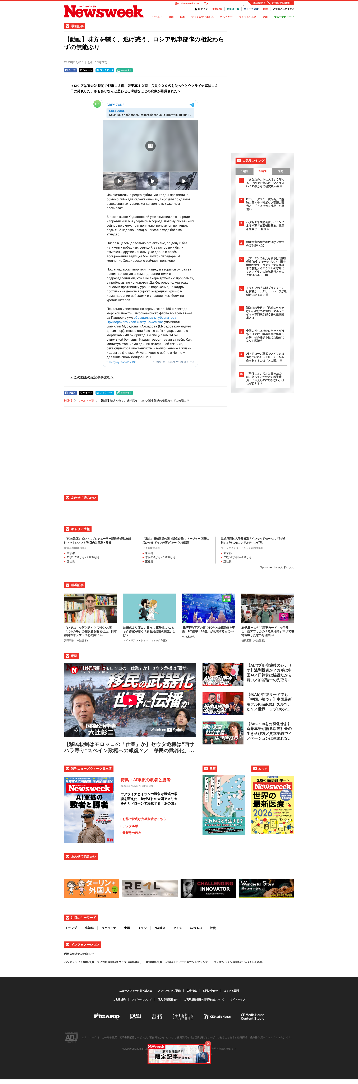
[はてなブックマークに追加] (105, 70)
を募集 (258, 962)
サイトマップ (237, 999)
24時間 (262, 171)
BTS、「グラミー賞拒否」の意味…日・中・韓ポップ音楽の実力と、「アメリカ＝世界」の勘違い (265, 204)
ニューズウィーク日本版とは (135, 990)
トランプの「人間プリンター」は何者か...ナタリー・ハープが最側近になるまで (266, 291)
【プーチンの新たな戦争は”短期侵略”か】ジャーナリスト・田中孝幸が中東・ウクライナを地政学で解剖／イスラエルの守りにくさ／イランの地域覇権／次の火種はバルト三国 (266, 267)
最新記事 (217, 9)
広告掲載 (192, 990)
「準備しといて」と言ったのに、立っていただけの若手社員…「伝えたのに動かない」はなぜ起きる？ (265, 378)
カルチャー (226, 16)
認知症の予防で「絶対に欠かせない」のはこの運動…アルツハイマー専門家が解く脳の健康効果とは (265, 312)
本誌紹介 (258, 2)
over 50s (196, 928)
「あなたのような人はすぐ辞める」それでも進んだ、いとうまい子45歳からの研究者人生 (265, 183)
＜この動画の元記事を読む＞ (92, 377)
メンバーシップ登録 (169, 990)
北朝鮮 (89, 928)
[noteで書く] (124, 70)
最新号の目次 (131, 833)
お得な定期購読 (281, 2)
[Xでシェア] (86, 70)
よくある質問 (231, 990)
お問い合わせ (210, 990)
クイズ (177, 928)
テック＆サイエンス (202, 16)
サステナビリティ (284, 16)
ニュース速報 (251, 9)
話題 (265, 16)
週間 (280, 171)
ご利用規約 (119, 999)
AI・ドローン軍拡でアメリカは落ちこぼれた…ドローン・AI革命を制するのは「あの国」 (265, 357)
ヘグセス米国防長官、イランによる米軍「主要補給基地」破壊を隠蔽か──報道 (265, 226)
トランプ (71, 928)
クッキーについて (142, 999)
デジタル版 (130, 826)
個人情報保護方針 (168, 999)
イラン (142, 928)
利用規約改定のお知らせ (79, 953)
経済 (171, 16)
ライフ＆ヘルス (247, 16)
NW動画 (160, 928)
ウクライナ (109, 928)
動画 (265, 9)
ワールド (157, 16)
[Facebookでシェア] (70, 70)
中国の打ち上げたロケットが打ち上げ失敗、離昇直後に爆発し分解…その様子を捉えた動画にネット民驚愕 (265, 335)
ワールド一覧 (86, 400)
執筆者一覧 (233, 9)
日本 (182, 16)
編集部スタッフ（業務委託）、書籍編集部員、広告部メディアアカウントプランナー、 (161, 962)
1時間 (244, 171)
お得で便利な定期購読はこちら (144, 819)
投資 (213, 928)
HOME (68, 400)
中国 (127, 928)
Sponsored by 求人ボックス (277, 567)
